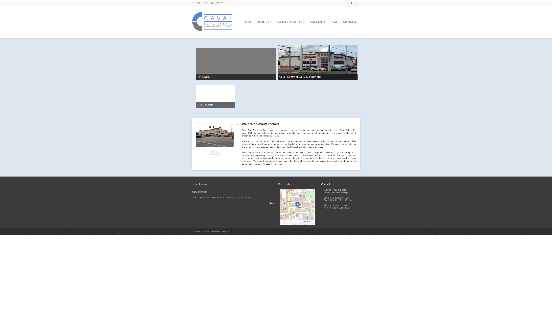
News (334, 21)
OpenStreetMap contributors (291, 223)
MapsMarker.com (287, 221)
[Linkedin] (357, 3)
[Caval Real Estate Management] (297, 204)
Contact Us (219, 3)
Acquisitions (317, 21)
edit (303, 223)
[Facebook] (351, 3)
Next (271, 203)
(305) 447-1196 (201, 3)
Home (248, 21)
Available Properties (289, 21)
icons (301, 221)
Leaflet (296, 221)
